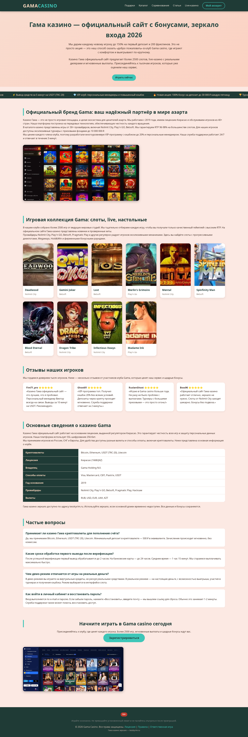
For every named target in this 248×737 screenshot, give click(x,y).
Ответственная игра (161, 726)
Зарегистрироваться (124, 638)
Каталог (143, 5)
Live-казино (191, 5)
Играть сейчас (124, 77)
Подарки (130, 5)
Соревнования (160, 5)
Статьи (177, 5)
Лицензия (129, 726)
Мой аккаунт (214, 5)
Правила (143, 726)
